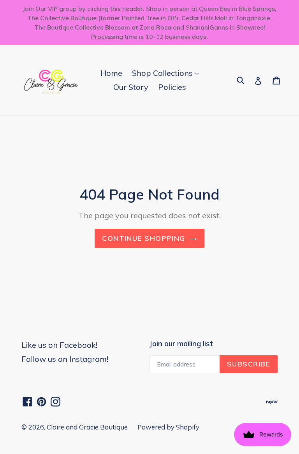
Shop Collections (167, 73)
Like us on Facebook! (59, 345)
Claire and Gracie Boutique (87, 427)
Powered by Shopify (168, 427)
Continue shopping (143, 238)
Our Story (130, 87)
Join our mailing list (181, 343)
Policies (172, 87)
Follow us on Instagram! (64, 359)
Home (111, 73)
